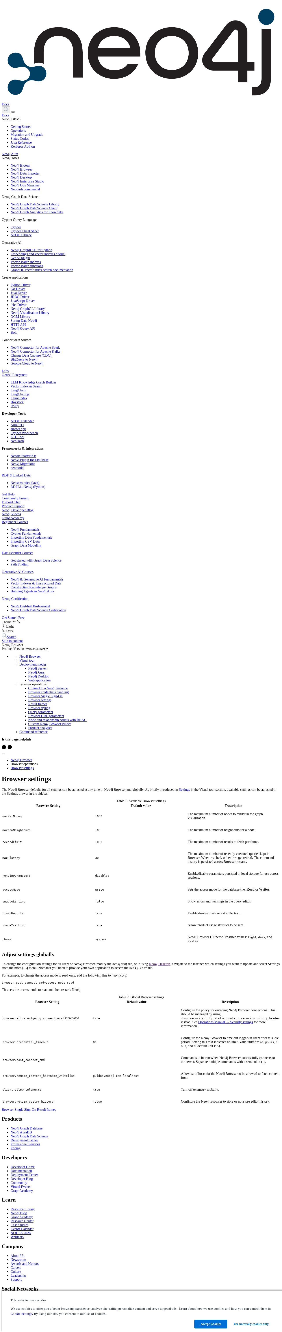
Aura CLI (17, 425)
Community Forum (15, 498)
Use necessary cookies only (251, 1324)
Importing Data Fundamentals (31, 537)
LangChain (18, 390)
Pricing (15, 1148)
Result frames (37, 704)
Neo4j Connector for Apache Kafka (35, 351)
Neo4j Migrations (23, 464)
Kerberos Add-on (23, 146)
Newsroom (18, 1259)
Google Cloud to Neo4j (27, 363)
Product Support (13, 506)
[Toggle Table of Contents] (3, 753)
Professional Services (25, 1144)
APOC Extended (22, 421)
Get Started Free (13, 617)
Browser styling (39, 708)
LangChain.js (20, 394)
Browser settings (39, 700)
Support (16, 1279)
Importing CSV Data (25, 541)
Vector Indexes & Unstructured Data (36, 583)
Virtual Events (20, 1187)
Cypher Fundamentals (26, 533)
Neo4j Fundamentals (25, 529)
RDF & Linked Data (16, 475)
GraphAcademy (13, 518)
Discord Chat (11, 502)
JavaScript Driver (23, 301)
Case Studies (19, 1225)
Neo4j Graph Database (27, 1128)
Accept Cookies (211, 1324)
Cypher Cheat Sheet (25, 231)
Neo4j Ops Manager (25, 185)
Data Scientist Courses (17, 553)
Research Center (22, 1221)
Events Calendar (22, 1229)
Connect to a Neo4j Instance (48, 688)
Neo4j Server (37, 668)
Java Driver (19, 293)
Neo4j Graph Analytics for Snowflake (37, 212)
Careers (16, 1267)
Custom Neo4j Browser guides (49, 724)
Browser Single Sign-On (45, 696)
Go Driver (18, 289)
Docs (5, 104)
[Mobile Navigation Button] (13, 112)
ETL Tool (17, 437)
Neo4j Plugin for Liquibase (29, 460)
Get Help (8, 494)
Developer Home (23, 1167)
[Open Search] (6, 109)
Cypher (16, 227)
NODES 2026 (21, 1233)
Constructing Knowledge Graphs (34, 587)
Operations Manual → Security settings (225, 1022)
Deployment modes (32, 664)
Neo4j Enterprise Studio (27, 181)
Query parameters (40, 712)
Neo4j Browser (21, 169)
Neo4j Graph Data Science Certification (38, 610)
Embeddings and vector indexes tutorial (38, 254)
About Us (17, 1256)
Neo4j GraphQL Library (28, 309)
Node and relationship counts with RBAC (57, 720)
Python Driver (20, 285)
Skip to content (12, 641)
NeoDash (17, 441)
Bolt (14, 332)
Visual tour (27, 660)
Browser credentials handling (48, 692)
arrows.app (18, 429)
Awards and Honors (25, 1263)
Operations (18, 130)
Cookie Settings (21, 1313)
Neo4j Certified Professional (30, 606)
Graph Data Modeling (26, 545)
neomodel (17, 468)
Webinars (17, 1237)
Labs (5, 371)
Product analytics (40, 728)
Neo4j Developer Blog (17, 510)
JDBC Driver (20, 297)
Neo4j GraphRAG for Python (31, 250)
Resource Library (23, 1209)
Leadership (18, 1275)
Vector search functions (27, 266)
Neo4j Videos (11, 514)
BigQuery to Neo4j (24, 359)
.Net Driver (18, 305)
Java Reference (21, 142)
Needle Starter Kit (23, 456)
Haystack (17, 402)
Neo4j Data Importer (25, 173)
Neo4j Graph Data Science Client (34, 208)
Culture (16, 1271)
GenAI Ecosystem (14, 375)
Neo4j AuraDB (21, 1132)
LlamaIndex (19, 398)
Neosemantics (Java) (25, 483)
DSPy (15, 406)
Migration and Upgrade (27, 134)
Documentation (21, 1171)
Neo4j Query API (23, 328)
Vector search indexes (26, 262)
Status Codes (20, 138)
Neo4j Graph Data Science (29, 1136)
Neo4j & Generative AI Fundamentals (37, 579)
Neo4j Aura (10, 154)
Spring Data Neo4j (24, 320)
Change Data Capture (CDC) (31, 355)
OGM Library (20, 316)
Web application (39, 680)
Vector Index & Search (26, 386)
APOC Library (21, 235)
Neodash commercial (25, 189)
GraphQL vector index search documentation (42, 270)
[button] (6, 109)
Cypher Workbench (24, 433)
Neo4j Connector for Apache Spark (35, 347)
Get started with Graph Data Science (36, 560)
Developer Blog (22, 1179)
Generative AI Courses (17, 572)
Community (19, 1183)
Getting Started (21, 126)
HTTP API (18, 324)
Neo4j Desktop (21, 177)
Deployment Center (24, 1140)
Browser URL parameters (46, 716)
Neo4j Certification (15, 599)
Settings (184, 789)
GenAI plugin (20, 258)
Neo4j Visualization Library (30, 312)
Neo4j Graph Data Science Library (35, 204)
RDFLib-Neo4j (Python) (28, 487)
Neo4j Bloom (20, 165)
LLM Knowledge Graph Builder (33, 382)
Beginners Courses (15, 522)
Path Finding (19, 564)
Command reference (33, 732)
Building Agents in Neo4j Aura (32, 591)
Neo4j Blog (19, 1213)
